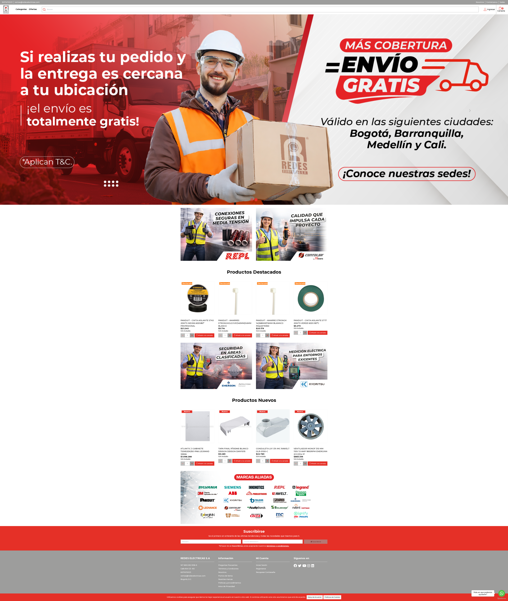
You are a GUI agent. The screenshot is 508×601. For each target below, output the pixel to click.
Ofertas (33, 9)
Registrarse (261, 569)
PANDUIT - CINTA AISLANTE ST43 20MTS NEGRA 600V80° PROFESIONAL (197, 323)
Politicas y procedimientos (229, 583)
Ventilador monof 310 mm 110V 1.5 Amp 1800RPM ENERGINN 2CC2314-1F (310, 451)
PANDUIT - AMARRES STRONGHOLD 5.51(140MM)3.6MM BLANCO (234, 323)
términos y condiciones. (278, 546)
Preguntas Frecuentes (227, 565)
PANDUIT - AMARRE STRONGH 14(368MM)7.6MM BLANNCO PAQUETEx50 (271, 323)
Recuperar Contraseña (265, 572)
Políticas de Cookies (332, 597)
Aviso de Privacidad (226, 586)
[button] (489, 9)
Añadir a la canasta (205, 335)
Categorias (21, 9)
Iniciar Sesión (261, 565)
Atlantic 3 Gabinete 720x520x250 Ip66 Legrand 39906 (195, 451)
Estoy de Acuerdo (314, 597)
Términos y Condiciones (228, 569)
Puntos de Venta (225, 576)
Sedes (502, 2)
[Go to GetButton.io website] (501, 598)
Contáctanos (492, 2)
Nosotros (480, 2)
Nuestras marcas (225, 579)
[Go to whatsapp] (501, 593)
